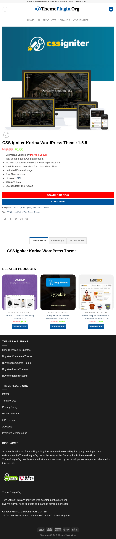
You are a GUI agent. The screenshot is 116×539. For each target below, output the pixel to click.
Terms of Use (9, 400)
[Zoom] (6, 135)
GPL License (9, 420)
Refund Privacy (10, 413)
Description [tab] (39, 240)
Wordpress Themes (41, 207)
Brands (65, 20)
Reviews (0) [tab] (57, 240)
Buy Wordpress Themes (15, 369)
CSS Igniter (81, 20)
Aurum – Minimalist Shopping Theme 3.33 (20, 317)
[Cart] (111, 9)
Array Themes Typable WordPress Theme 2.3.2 (58, 317)
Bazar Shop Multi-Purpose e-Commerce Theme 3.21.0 (96, 317)
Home (30, 20)
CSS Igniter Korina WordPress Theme (23, 212)
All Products (47, 20)
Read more (20, 326)
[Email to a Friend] (21, 219)
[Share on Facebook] (10, 219)
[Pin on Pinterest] (26, 219)
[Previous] (2, 304)
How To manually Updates (16, 350)
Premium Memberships (14, 433)
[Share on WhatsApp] (5, 219)
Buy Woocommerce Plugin (16, 363)
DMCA (6, 394)
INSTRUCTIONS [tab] (76, 240)
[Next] (113, 304)
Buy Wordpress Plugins (14, 376)
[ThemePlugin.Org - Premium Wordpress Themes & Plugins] (58, 9)
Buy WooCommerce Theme (17, 356)
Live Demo (58, 201)
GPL (18, 178)
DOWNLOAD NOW (58, 195)
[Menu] (5, 9)
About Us (7, 426)
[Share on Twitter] (15, 219)
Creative (16, 207)
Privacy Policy (10, 407)
